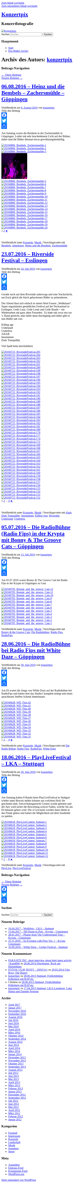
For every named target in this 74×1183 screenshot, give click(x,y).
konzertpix (59, 59)
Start (10, 47)
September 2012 (17, 1097)
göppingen (18, 245)
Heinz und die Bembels (38, 245)
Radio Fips (56, 632)
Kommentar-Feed (17, 1171)
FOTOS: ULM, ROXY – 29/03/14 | (28, 969)
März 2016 (14, 1032)
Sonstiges (13, 1148)
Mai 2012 (13, 1107)
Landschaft (14, 1142)
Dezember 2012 (17, 1094)
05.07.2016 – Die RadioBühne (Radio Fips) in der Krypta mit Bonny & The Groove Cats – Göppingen (35, 536)
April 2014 (14, 1048)
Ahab (68, 512)
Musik (37, 242)
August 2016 (15, 1017)
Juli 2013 (13, 1072)
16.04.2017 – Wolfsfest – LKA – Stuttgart (31, 928)
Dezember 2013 (17, 1057)
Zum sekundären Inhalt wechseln (19, 5)
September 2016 (17, 1014)
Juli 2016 (13, 1020)
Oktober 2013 (15, 1063)
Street (11, 1151)
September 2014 (17, 1038)
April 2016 (14, 1029)
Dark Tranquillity (10, 515)
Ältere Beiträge (11, 74)
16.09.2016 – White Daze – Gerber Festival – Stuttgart (38, 947)
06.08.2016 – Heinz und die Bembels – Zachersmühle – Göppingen (33, 92)
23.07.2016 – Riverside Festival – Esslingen (27, 257)
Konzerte (28, 242)
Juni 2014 (13, 1045)
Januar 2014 (15, 1054)
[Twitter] (37, 120)
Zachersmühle (59, 245)
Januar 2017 (15, 1007)
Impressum (14, 1136)
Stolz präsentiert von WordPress (18, 1180)
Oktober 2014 (15, 1035)
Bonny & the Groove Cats (15, 632)
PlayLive (6, 868)
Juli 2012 (13, 1100)
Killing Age (41, 515)
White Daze (49, 748)
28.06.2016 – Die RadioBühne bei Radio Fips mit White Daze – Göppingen (35, 650)
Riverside (54, 515)
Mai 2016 (13, 1026)
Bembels (6, 245)
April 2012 (14, 1110)
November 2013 (17, 1060)
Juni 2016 (13, 1023)
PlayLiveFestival (22, 868)
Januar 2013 (15, 1091)
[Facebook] (37, 115)
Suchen (5, 34)
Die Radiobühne (40, 632)
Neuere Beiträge (12, 78)
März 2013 (14, 1085)
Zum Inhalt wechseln (12, 2)
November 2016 (17, 1010)
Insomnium (27, 515)
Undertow (19, 518)
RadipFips (7, 635)
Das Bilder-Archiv (18, 50)
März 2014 (14, 1051)
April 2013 (14, 1082)
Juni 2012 (13, 1104)
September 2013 (17, 1066)
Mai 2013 (13, 1079)
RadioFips (36, 748)
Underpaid (7, 518)
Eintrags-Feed (15, 1167)
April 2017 (14, 1004)
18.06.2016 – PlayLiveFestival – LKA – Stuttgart (36, 760)
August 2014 (15, 1041)
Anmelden (14, 1164)
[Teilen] (37, 126)
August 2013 (15, 1069)
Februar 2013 (15, 1088)
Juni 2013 (13, 1076)
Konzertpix (14, 14)
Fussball (12, 1132)
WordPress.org (16, 1174)
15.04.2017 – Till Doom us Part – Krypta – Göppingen (38, 931)
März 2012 (14, 1113)
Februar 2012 (15, 1116)
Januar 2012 (15, 1119)
